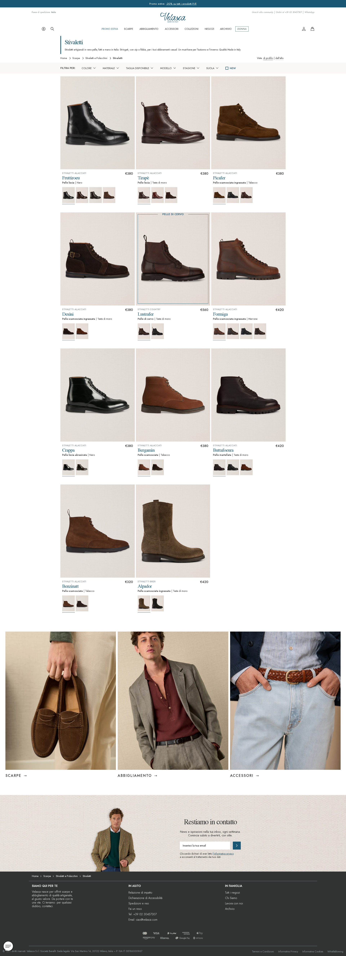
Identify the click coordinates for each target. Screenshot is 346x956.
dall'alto (279, 58)
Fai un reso (135, 909)
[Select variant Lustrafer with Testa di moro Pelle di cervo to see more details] (144, 332)
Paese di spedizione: (44, 12)
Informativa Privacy (288, 951)
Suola (210, 68)
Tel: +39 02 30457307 (142, 914)
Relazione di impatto (140, 892)
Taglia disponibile (137, 68)
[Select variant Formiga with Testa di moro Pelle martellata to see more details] (260, 331)
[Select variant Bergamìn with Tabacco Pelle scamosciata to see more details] (144, 468)
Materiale (109, 68)
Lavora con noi (234, 903)
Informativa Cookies (312, 951)
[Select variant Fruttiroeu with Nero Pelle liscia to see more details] (68, 195)
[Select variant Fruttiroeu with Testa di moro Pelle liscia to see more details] (82, 195)
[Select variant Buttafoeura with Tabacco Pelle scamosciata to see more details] (246, 467)
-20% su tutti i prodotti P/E (181, 4)
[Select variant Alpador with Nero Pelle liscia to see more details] (157, 603)
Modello (166, 68)
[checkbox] (226, 68)
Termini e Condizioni (263, 951)
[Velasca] (173, 21)
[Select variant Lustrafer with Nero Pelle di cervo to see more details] (157, 331)
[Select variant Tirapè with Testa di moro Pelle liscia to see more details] (144, 195)
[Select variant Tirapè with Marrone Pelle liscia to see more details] (157, 195)
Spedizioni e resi (138, 903)
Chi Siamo (231, 898)
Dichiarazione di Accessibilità (145, 898)
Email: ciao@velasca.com (142, 920)
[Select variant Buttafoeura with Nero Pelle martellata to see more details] (233, 467)
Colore (87, 68)
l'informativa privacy (223, 853)
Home (63, 58)
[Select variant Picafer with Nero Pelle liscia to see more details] (233, 195)
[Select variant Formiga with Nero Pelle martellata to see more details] (246, 331)
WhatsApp (309, 12)
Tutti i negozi (232, 892)
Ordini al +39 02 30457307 (289, 12)
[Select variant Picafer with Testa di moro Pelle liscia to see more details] (246, 195)
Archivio (230, 909)
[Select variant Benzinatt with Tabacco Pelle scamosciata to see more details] (68, 604)
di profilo (268, 58)
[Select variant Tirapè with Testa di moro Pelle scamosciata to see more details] (171, 195)
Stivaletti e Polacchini (96, 58)
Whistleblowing (335, 951)
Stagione (189, 68)
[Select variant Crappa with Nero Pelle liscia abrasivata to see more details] (68, 468)
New (233, 68)
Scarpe (76, 58)
